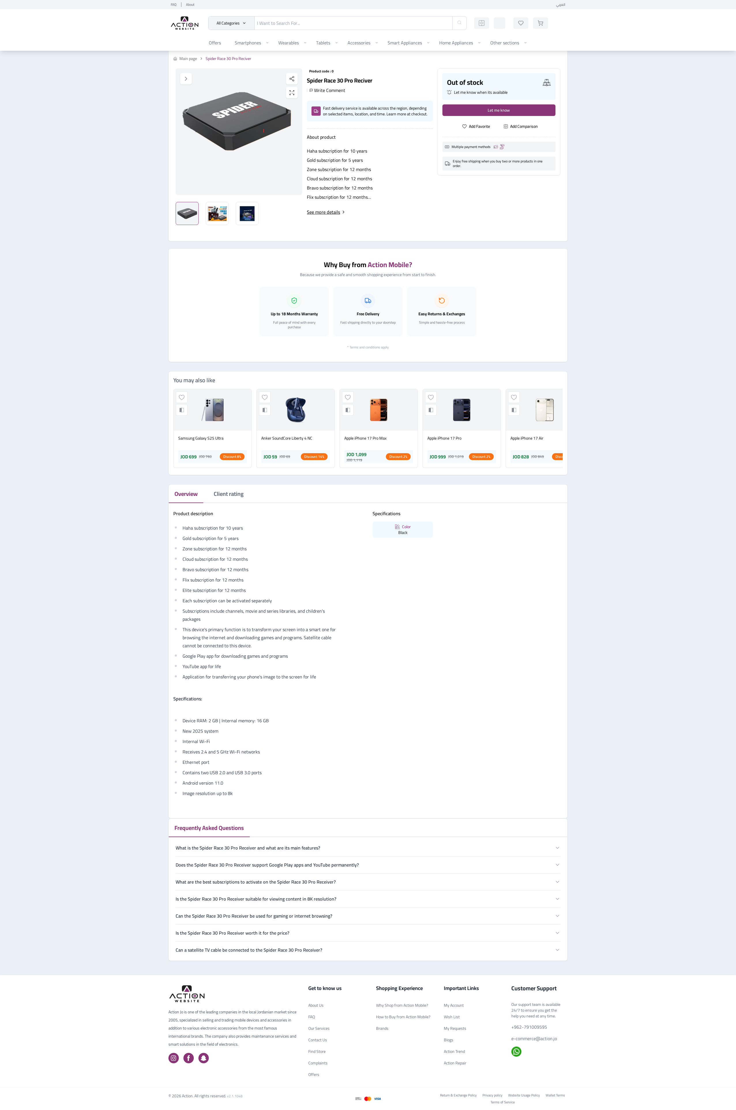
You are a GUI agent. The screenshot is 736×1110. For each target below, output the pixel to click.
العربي (560, 4)
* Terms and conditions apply (368, 347)
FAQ (174, 4)
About (190, 4)
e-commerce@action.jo (534, 1038)
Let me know (499, 110)
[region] (239, 131)
